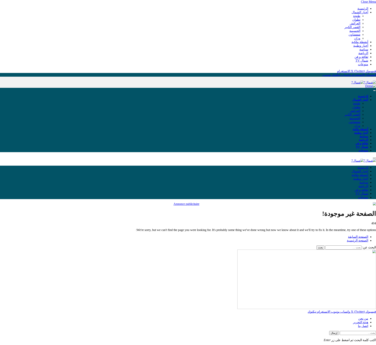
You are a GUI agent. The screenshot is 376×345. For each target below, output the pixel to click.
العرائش (355, 23)
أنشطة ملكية (360, 42)
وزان (357, 38)
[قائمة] (374, 90)
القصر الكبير (352, 27)
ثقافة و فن (361, 56)
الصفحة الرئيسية (357, 240)
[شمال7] (363, 82)
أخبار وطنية (360, 45)
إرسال (334, 333)
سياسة (363, 49)
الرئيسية (362, 8)
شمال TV (361, 60)
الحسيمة (354, 30)
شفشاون (354, 34)
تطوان (356, 19)
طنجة (356, 16)
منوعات (363, 64)
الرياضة (363, 53)
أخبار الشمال (360, 12)
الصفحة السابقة (358, 236)
